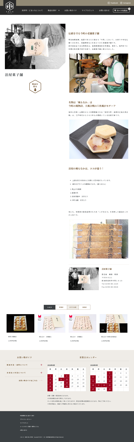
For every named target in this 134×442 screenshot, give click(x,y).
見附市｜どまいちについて (32, 10)
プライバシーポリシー (26, 419)
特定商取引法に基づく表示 (27, 415)
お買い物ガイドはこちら (28, 380)
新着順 (61, 307)
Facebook (114, 3)
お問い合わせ (104, 10)
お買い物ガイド (70, 10)
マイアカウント (88, 10)
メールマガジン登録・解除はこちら (29, 426)
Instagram (127, 3)
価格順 (84, 307)
